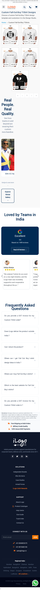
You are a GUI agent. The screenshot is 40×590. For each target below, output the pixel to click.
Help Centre (20, 510)
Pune (35, 567)
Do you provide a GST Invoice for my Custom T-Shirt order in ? (19, 403)
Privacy (18, 584)
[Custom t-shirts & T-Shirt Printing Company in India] (11, 7)
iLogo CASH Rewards (20, 488)
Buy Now (6, 41)
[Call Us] (30, 7)
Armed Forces (20, 484)
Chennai (24, 564)
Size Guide (20, 515)
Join (35, 537)
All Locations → (24, 574)
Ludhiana (14, 574)
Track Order (20, 519)
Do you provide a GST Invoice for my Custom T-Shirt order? (19, 317)
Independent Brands (20, 472)
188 (10, 26)
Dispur (12, 571)
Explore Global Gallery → (8, 196)
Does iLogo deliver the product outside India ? (19, 333)
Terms (24, 584)
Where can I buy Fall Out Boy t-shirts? (18, 374)
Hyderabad (7, 567)
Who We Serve (20, 476)
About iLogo (20, 502)
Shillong (6, 571)
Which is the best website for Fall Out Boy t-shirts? (19, 387)
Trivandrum (27, 571)
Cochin (34, 571)
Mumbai (9, 564)
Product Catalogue (21, 506)
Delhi (30, 567)
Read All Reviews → (20, 250)
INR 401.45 (14, 41)
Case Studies (20, 480)
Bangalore (16, 564)
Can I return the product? (13, 347)
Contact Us (20, 523)
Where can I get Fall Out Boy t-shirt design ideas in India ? (19, 360)
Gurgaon (19, 571)
